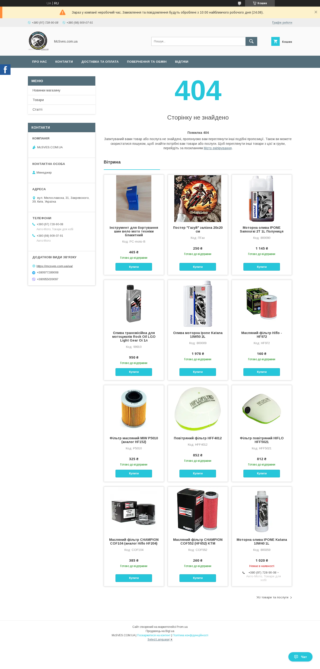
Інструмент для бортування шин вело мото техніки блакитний (134, 231)
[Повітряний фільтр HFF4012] (198, 408)
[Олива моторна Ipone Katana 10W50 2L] (198, 303)
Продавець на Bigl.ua (160, 631)
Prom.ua (182, 627)
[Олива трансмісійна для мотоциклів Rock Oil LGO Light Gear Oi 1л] (134, 303)
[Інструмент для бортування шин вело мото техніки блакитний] (134, 198)
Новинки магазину (46, 90)
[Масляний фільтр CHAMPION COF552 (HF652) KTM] (198, 510)
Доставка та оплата (100, 61)
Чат (304, 657)
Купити (134, 267)
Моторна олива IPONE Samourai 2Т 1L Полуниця (261, 229)
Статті (37, 109)
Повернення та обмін (147, 61)
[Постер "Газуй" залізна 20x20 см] (198, 198)
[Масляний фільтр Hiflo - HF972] (262, 303)
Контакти (64, 61)
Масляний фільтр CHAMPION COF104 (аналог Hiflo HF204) (134, 541)
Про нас (39, 61)
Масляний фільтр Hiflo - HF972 (261, 334)
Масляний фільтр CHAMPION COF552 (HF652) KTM (198, 541)
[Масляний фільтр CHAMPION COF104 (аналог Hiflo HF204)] (134, 510)
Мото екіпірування (218, 148)
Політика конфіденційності (190, 635)
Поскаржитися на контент (154, 635)
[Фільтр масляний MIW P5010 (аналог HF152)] (134, 408)
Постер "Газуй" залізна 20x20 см (198, 229)
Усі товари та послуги (272, 597)
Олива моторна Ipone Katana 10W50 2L (198, 334)
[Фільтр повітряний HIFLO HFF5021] (262, 408)
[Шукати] (251, 41)
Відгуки (181, 61)
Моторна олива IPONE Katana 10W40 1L (262, 541)
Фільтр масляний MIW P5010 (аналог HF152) (134, 440)
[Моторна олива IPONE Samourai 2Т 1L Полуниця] (262, 198)
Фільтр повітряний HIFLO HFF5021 (262, 440)
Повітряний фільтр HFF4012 (198, 438)
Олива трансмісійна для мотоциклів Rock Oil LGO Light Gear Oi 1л (134, 336)
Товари (38, 100)
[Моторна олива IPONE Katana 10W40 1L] (262, 510)
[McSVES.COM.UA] (38, 49)
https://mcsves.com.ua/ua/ (55, 266)
